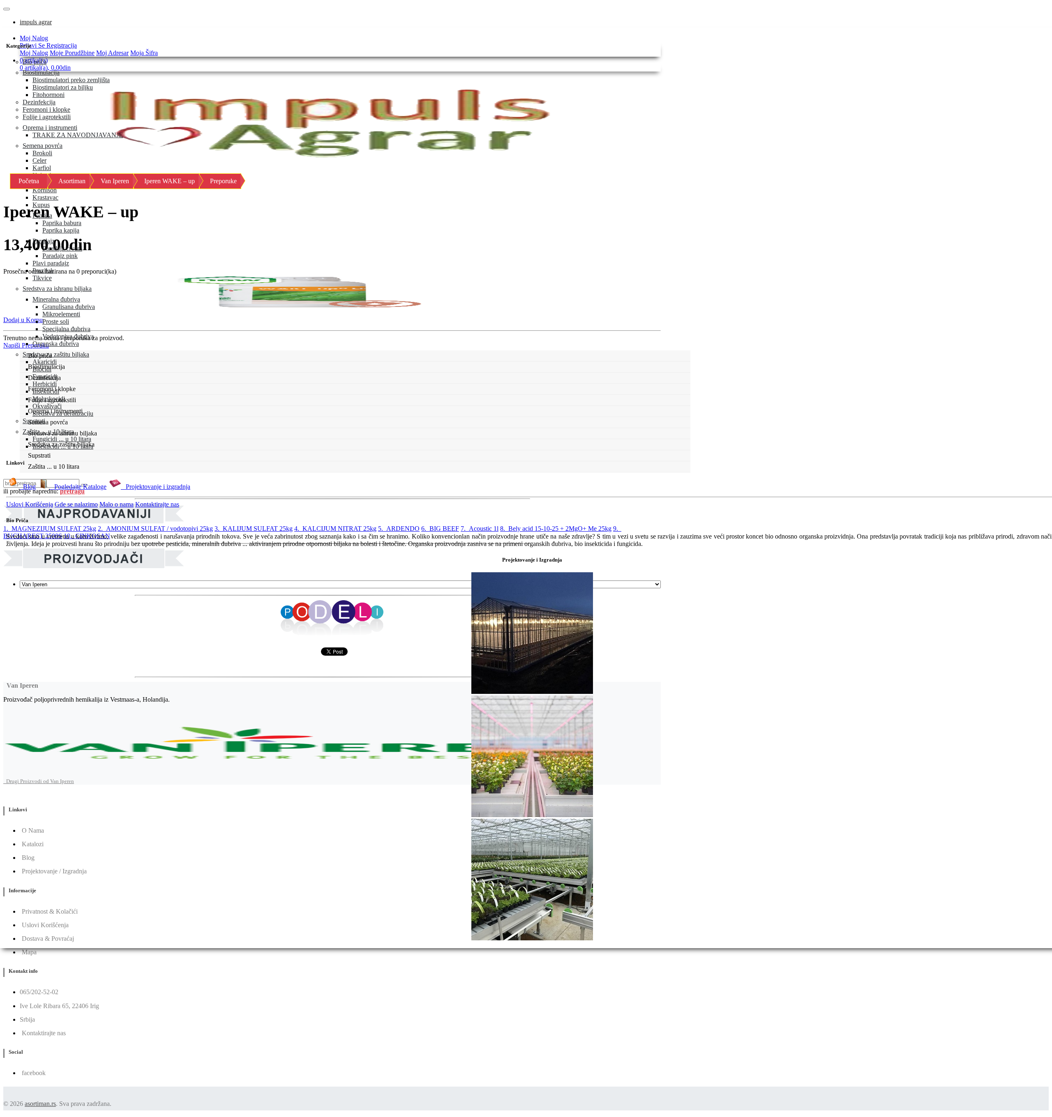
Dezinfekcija (39, 102)
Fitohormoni (48, 94)
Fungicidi (44, 376)
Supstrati (34, 420)
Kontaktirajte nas (157, 504)
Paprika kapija (60, 230)
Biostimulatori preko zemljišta (71, 79)
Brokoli (42, 153)
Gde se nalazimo (76, 504)
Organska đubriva (55, 343)
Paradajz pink (60, 255)
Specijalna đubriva (66, 328)
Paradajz (43, 240)
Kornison (44, 190)
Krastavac (45, 197)
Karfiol (41, 167)
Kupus (41, 204)
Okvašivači (47, 406)
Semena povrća (42, 145)
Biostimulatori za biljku (62, 87)
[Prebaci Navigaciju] (6, 9)
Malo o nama (116, 504)
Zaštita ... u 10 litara (48, 431)
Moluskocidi (48, 398)
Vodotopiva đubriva (68, 336)
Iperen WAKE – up (169, 180)
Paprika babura (61, 222)
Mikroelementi (61, 314)
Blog (28, 486)
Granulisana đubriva (68, 306)
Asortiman (71, 180)
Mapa (29, 952)
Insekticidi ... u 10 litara (62, 446)
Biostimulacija (41, 72)
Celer (39, 160)
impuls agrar (36, 21)
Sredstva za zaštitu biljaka (56, 354)
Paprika (42, 215)
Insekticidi (45, 391)
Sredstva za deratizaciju (62, 413)
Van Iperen (115, 180)
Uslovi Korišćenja (29, 504)
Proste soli (55, 321)
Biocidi (41, 369)
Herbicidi (44, 383)
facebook (34, 1072)
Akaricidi (44, 361)
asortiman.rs (40, 1103)
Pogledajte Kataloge (77, 486)
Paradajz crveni (62, 248)
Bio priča (34, 61)
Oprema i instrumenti (50, 127)
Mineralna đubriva (56, 299)
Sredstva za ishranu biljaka (57, 288)
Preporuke (223, 180)
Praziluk (43, 270)
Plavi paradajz (50, 263)
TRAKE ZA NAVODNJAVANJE (77, 134)
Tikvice (42, 277)
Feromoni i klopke (46, 109)
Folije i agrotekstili (47, 116)
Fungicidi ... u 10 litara (61, 438)
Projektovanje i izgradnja (155, 486)
